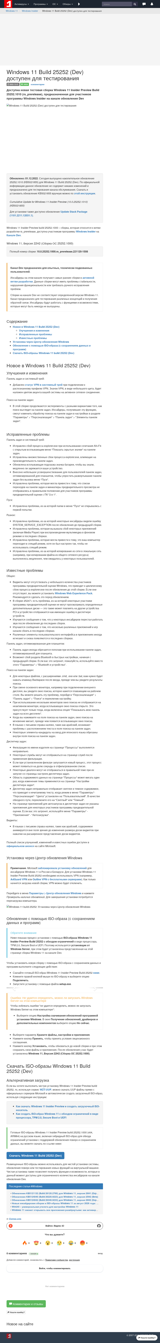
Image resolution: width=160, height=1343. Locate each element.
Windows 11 (12, 10)
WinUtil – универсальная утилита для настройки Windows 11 (45, 1206)
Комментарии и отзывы (27, 1304)
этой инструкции (84, 193)
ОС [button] (54, 3)
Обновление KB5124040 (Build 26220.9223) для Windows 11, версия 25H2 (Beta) (55, 1196)
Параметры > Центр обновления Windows (55, 893)
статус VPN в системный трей (43, 384)
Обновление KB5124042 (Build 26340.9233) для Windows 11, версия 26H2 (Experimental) (59, 1199)
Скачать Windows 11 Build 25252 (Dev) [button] (35, 1156)
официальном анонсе (20, 846)
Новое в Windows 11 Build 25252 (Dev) (36, 327)
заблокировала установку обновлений (62, 868)
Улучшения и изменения (34, 330)
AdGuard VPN (18, 879)
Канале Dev (14, 235)
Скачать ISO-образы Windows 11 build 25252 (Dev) (43, 353)
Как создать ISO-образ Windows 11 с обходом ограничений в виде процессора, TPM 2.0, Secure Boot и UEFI (57, 1115)
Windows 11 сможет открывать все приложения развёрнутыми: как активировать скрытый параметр (68, 1209)
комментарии (37, 84)
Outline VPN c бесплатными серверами (57, 879)
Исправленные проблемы (35, 334)
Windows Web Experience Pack (73, 593)
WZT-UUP (45, 1089)
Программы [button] (40, 3)
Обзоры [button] (67, 3)
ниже (96, 972)
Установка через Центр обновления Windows (41, 342)
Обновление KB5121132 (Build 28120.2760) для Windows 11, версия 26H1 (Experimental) (59, 1193)
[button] (79, 4)
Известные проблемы (33, 338)
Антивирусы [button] (21, 3)
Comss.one (15, 1218)
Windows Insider (30, 10)
